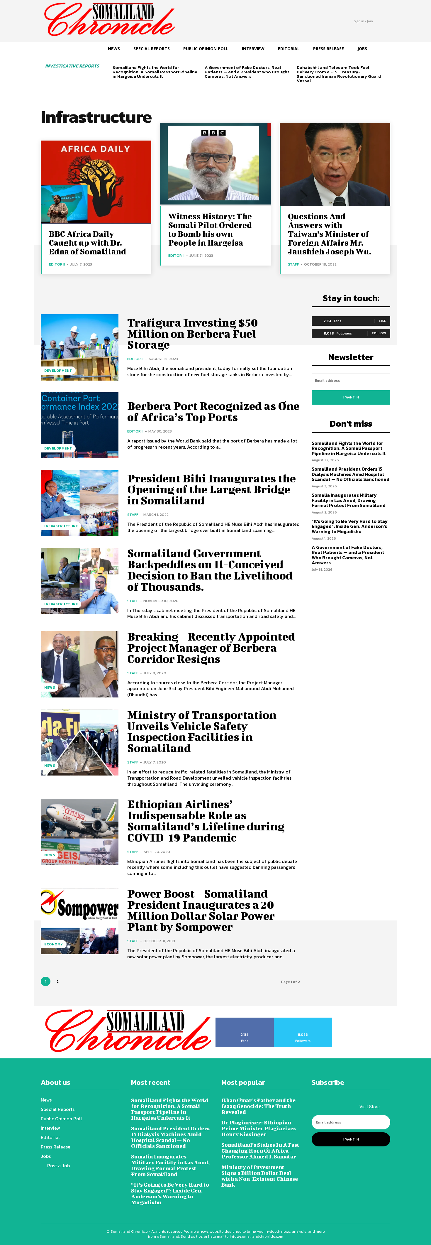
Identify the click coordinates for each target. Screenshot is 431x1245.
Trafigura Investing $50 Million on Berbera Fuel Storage (192, 333)
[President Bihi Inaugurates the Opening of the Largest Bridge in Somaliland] (79, 503)
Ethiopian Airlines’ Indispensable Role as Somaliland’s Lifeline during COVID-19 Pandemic (205, 821)
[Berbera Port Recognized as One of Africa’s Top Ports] (79, 425)
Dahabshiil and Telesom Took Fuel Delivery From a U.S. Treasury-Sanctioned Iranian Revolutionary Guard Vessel (339, 74)
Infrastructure (61, 526)
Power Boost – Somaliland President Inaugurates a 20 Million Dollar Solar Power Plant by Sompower (201, 910)
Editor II (57, 264)
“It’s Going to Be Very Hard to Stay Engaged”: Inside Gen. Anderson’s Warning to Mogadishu (350, 526)
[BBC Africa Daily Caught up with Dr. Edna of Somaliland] (96, 182)
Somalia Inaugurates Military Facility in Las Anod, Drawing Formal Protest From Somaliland (349, 500)
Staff (293, 264)
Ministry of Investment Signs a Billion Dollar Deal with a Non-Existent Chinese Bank (259, 1176)
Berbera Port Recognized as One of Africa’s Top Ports (213, 411)
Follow (379, 333)
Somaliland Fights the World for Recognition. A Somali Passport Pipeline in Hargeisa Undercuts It (155, 72)
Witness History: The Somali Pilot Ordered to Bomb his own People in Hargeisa (210, 229)
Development (58, 370)
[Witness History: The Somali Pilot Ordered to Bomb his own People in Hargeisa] (215, 164)
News (49, 687)
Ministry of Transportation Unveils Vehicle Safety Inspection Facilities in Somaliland (201, 731)
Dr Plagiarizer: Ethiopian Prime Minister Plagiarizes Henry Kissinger (258, 1128)
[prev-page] (116, 86)
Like (382, 320)
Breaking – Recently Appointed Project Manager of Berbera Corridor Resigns (211, 647)
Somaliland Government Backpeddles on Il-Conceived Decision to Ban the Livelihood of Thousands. (210, 570)
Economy (53, 944)
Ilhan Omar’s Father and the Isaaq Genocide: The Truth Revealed (258, 1106)
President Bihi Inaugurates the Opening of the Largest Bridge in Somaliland (211, 489)
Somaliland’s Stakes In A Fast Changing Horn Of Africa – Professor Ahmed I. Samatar (260, 1151)
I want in (351, 397)
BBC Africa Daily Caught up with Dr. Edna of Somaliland (87, 242)
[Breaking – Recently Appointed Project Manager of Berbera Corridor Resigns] (79, 664)
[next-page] (125, 86)
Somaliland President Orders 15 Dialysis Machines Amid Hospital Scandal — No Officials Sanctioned (350, 474)
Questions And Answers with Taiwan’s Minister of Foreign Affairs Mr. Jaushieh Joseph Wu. (329, 234)
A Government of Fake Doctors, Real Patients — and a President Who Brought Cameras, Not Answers (247, 72)
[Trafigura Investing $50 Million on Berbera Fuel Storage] (79, 347)
